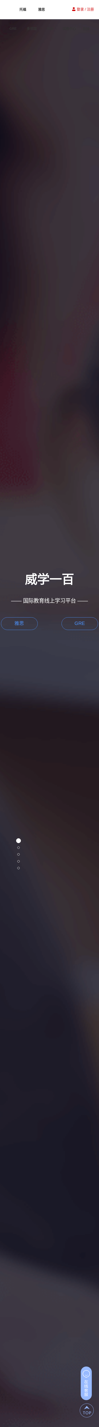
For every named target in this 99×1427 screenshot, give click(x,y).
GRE (13, 28)
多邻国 (32, 28)
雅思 (41, 9)
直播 (86, 29)
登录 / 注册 (85, 9)
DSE (50, 28)
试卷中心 (69, 28)
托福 (22, 9)
